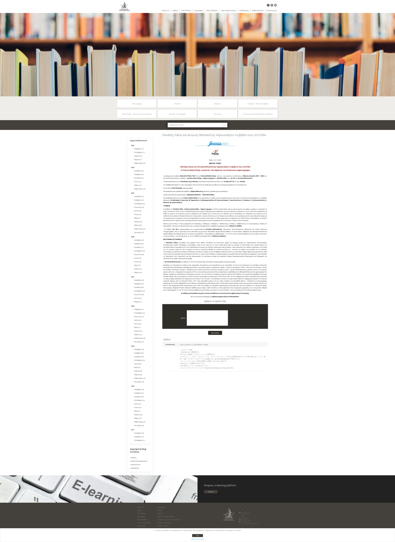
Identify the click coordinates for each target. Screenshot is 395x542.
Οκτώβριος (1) (139, 247)
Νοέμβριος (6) (139, 244)
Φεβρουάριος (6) (139, 338)
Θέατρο (159, 513)
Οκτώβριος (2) (139, 178)
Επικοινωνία (272, 10)
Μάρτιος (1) (138, 159)
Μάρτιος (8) (138, 225)
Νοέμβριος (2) (139, 200)
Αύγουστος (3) (139, 254)
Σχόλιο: (183, 318)
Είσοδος (211, 492)
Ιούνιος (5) (137, 262)
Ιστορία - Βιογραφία (164, 523)
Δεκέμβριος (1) (139, 171)
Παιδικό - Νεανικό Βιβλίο (165, 516)
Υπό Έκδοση (186, 10)
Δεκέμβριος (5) (139, 433)
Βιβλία (175, 10)
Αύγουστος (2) (139, 207)
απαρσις (134, 457)
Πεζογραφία (161, 507)
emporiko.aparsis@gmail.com (250, 523)
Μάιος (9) (137, 265)
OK (198, 535)
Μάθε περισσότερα (197, 539)
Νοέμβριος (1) (139, 149)
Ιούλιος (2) (137, 320)
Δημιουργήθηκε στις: (187, 345)
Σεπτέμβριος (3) (139, 204)
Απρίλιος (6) (138, 222)
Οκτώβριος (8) (139, 287)
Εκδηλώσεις (244, 10)
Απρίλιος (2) (138, 156)
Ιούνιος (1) (137, 182)
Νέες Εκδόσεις (212, 10)
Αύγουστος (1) (139, 316)
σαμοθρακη (135, 468)
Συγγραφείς (198, 10)
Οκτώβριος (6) (139, 397)
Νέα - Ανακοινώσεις (144, 523)
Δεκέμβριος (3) (139, 240)
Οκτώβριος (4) (139, 357)
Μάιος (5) (137, 218)
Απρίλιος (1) (138, 269)
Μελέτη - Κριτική (162, 526)
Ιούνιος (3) (137, 214)
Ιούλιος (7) (137, 258)
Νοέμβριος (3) (139, 174)
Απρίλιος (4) (138, 415)
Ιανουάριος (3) (139, 232)
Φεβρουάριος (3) (139, 163)
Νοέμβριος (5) (139, 284)
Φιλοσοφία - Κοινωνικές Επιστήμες (169, 520)
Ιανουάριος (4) (139, 382)
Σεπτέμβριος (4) (139, 251)
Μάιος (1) (137, 327)
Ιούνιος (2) (137, 324)
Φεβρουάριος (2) (139, 229)
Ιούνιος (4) (137, 298)
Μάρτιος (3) (138, 272)
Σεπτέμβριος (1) (139, 152)
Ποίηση (159, 510)
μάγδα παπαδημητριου (139, 461)
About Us (140, 507)
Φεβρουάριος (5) (139, 378)
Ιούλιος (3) (137, 211)
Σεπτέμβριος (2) (139, 313)
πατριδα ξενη (135, 464)
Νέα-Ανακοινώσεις (228, 10)
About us (165, 10)
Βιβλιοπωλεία (257, 10)
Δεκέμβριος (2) (139, 280)
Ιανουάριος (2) (139, 425)
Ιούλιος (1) (137, 404)
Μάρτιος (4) (138, 375)
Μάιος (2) (137, 367)
